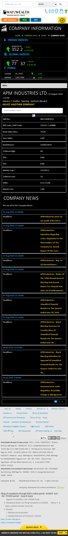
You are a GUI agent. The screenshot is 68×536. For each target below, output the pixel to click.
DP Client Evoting (42, 431)
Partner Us (41, 409)
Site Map (58, 431)
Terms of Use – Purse (38, 418)
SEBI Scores (35, 427)
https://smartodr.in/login (11, 523)
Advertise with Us (57, 409)
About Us (7, 409)
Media (18, 409)
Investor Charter (42, 422)
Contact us (7, 413)
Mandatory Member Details (14, 427)
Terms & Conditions (40, 413)
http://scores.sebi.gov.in (10, 519)
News (43, 36)
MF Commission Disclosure (14, 418)
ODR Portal (49, 427)
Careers (29, 409)
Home (17, 36)
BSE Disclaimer (24, 431)
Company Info (30, 36)
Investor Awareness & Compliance (17, 422)
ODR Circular (8, 431)
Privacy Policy (22, 413)
